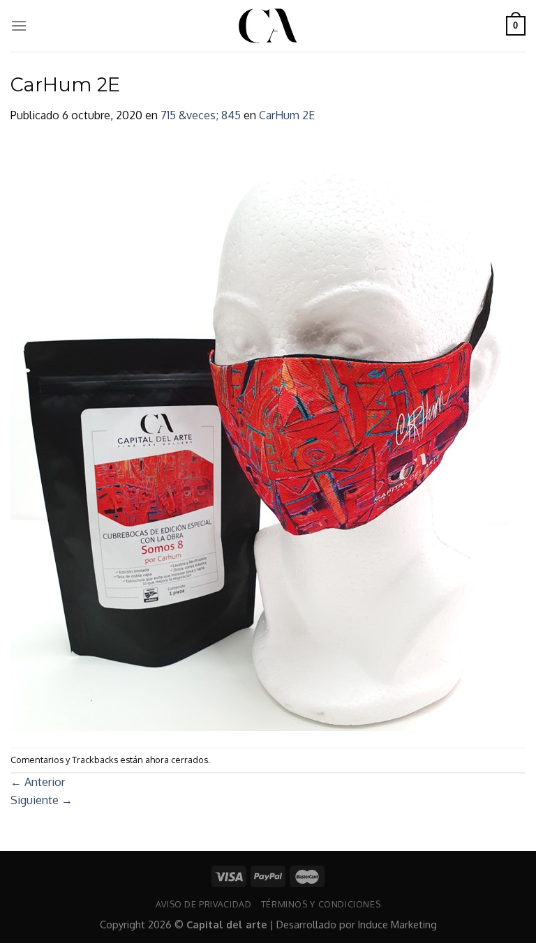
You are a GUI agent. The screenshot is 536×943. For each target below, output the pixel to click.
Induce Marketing (397, 924)
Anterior (37, 782)
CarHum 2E (287, 115)
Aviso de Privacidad (204, 904)
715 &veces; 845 (201, 115)
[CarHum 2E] (259, 435)
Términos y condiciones (320, 904)
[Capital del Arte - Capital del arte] (268, 26)
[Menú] (18, 25)
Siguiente (41, 800)
